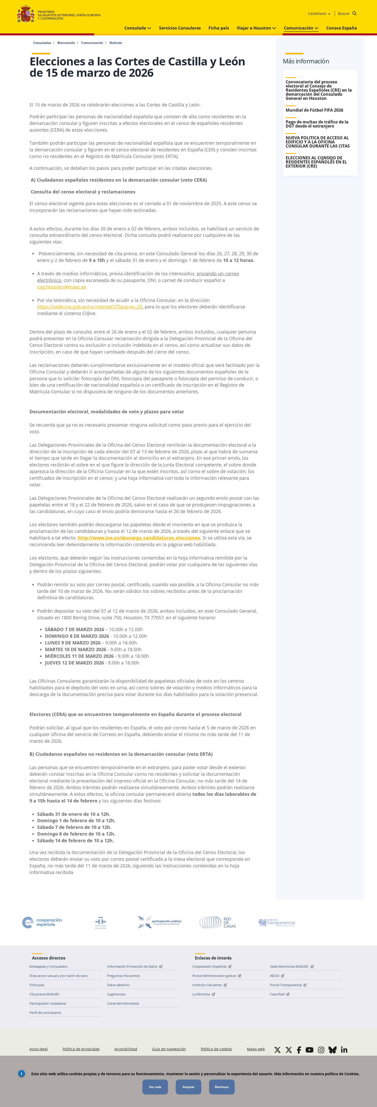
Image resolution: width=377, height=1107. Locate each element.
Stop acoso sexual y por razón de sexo (58, 975)
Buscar (344, 13)
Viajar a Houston (254, 28)
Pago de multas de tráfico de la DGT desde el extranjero (317, 124)
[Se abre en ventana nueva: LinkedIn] (344, 1050)
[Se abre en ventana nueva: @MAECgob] (277, 1050)
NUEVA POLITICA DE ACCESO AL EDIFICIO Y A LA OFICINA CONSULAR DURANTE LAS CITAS (318, 142)
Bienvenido (66, 43)
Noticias (116, 43)
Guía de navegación (169, 1048)
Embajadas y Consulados (48, 966)
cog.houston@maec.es (61, 287)
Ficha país (219, 28)
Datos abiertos (118, 985)
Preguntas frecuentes (123, 975)
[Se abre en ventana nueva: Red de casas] (217, 922)
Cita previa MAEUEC (44, 994)
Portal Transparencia (286, 985)
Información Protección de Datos (132, 966)
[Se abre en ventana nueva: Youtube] (309, 1050)
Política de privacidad (81, 1048)
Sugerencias (116, 994)
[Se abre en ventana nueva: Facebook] (299, 1050)
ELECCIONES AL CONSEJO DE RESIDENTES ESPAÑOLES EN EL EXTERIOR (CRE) (316, 162)
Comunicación (299, 28)
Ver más (155, 1087)
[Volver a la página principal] (61, 13)
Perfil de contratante (45, 1012)
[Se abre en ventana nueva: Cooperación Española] (42, 922)
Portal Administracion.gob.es (214, 975)
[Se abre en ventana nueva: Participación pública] (159, 922)
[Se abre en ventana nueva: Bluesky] (333, 1050)
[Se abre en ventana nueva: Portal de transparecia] (276, 922)
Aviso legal (38, 1048)
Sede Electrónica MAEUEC (290, 966)
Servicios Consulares (180, 28)
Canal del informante (123, 1003)
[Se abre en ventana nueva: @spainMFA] (288, 1050)
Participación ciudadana (47, 1003)
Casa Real (277, 994)
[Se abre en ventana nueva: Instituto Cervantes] (100, 922)
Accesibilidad (125, 1048)
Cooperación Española (209, 966)
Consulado (135, 28)
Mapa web (256, 1048)
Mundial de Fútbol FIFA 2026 (314, 110)
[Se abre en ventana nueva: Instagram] (321, 1050)
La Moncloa (201, 994)
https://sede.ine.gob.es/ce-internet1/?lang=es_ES (89, 306)
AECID (275, 975)
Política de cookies (216, 1048)
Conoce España (341, 28)
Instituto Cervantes (207, 985)
